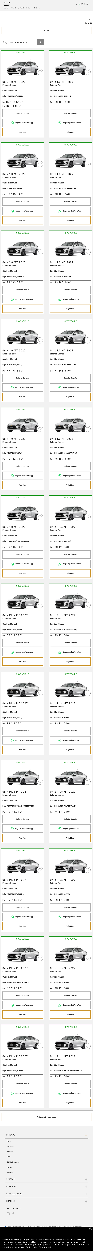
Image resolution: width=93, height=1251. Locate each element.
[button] (87, 21)
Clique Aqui (45, 1247)
